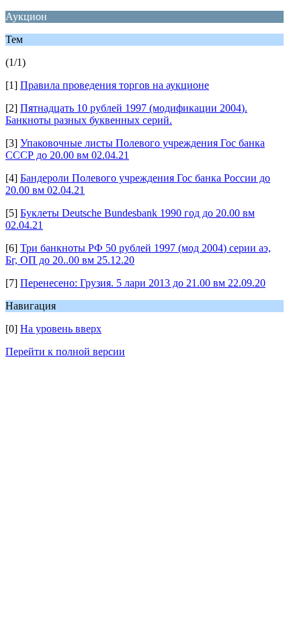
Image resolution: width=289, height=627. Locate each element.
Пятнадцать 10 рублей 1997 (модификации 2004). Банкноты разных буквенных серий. (126, 114)
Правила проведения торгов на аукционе (114, 85)
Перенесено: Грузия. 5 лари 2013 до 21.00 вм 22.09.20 (142, 283)
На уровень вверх (60, 328)
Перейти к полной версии (65, 351)
